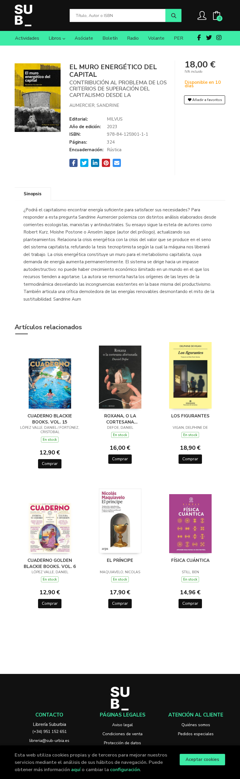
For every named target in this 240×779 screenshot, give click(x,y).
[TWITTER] (209, 37)
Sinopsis (33, 194)
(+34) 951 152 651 (49, 731)
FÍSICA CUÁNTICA (190, 560)
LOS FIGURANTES (190, 416)
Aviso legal (122, 725)
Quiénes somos (195, 725)
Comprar (50, 463)
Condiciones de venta (122, 734)
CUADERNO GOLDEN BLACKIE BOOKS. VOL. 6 (50, 563)
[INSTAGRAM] (219, 37)
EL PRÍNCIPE (120, 560)
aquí (75, 769)
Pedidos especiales (196, 734)
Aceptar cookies (202, 759)
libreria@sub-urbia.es (49, 740)
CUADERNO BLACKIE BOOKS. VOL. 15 (50, 419)
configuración (125, 769)
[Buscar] (173, 15)
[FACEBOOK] (199, 37)
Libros (55, 38)
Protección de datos (122, 743)
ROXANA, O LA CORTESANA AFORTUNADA (120, 419)
